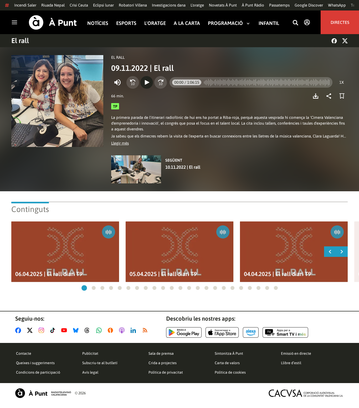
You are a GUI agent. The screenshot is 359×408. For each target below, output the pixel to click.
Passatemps (279, 5)
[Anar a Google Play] (184, 332)
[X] (345, 40)
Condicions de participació (38, 372)
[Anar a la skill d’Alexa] (251, 332)
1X (341, 82)
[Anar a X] (31, 330)
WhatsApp (337, 5)
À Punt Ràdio (253, 5)
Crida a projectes (162, 363)
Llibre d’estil (291, 363)
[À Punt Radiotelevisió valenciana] (43, 393)
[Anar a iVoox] (111, 330)
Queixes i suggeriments (35, 363)
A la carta (187, 23)
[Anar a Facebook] (19, 330)
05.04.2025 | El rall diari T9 (163, 274)
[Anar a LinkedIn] (134, 330)
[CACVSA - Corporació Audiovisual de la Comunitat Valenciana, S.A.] (306, 393)
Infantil (269, 23)
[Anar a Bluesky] (77, 330)
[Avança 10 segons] (160, 82)
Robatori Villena (133, 5)
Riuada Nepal (53, 5)
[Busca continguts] (295, 23)
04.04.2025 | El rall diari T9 (277, 274)
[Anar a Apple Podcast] (123, 330)
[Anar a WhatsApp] (100, 330)
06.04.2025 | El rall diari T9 (49, 274)
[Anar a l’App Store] (222, 332)
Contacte (23, 353)
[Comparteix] (330, 96)
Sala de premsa (161, 353)
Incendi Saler (25, 5)
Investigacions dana (169, 5)
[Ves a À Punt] (53, 22)
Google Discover (309, 5)
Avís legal (90, 372)
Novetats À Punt (223, 5)
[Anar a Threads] (88, 330)
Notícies (97, 23)
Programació (225, 23)
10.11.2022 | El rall (182, 167)
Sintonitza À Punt (229, 353)
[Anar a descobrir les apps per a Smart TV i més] (285, 332)
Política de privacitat (165, 372)
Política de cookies (230, 372)
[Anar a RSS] (146, 330)
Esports (126, 23)
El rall (20, 41)
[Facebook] (334, 41)
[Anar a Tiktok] (53, 330)
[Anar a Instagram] (42, 330)
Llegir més (120, 143)
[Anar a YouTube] (65, 330)
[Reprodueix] (146, 82)
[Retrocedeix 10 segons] (132, 82)
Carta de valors (227, 363)
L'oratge (197, 5)
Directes (340, 22)
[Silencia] (117, 82)
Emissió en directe (296, 353)
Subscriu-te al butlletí (99, 363)
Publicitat (90, 353)
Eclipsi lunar (103, 5)
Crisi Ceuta (79, 5)
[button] (84, 288)
